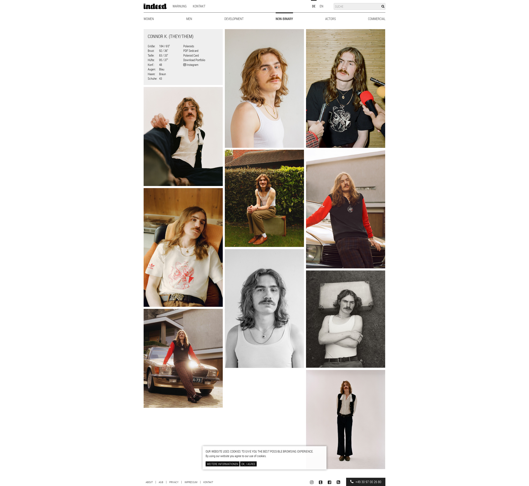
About (149, 482)
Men (189, 19)
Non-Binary (284, 19)
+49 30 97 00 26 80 (368, 482)
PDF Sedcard (190, 51)
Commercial (376, 19)
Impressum (191, 482)
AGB (161, 482)
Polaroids (188, 46)
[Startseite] (155, 6)
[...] (264, 88)
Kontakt (199, 6)
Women (149, 19)
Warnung (180, 6)
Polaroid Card (191, 55)
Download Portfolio (194, 60)
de (314, 6)
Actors (330, 19)
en (321, 6)
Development (234, 19)
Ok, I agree (248, 464)
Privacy (174, 482)
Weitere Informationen (222, 464)
